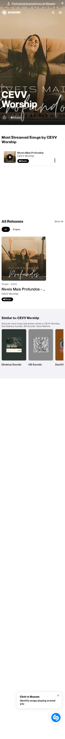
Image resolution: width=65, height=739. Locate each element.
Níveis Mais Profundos (30, 152)
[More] (55, 161)
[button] (62, 3)
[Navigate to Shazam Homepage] (11, 12)
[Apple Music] (7, 299)
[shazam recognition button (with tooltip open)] (56, 718)
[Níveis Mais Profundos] (29, 157)
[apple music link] (16, 117)
